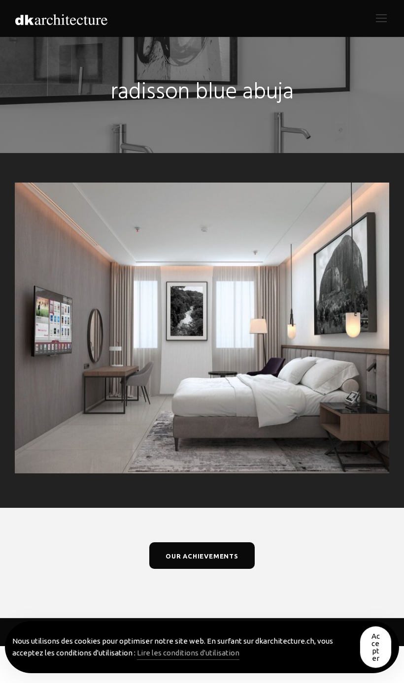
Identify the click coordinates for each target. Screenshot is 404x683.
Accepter (375, 647)
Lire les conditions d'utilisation (188, 653)
